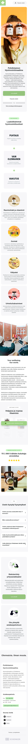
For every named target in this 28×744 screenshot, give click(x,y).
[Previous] (2, 490)
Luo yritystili (14, 93)
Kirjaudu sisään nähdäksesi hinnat (15, 423)
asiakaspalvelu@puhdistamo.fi (11, 705)
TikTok (7, 723)
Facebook (8, 720)
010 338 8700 (9, 698)
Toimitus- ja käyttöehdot (14, 732)
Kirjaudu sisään (21, 3)
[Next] (25, 490)
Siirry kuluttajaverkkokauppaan (14, 106)
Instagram (8, 716)
